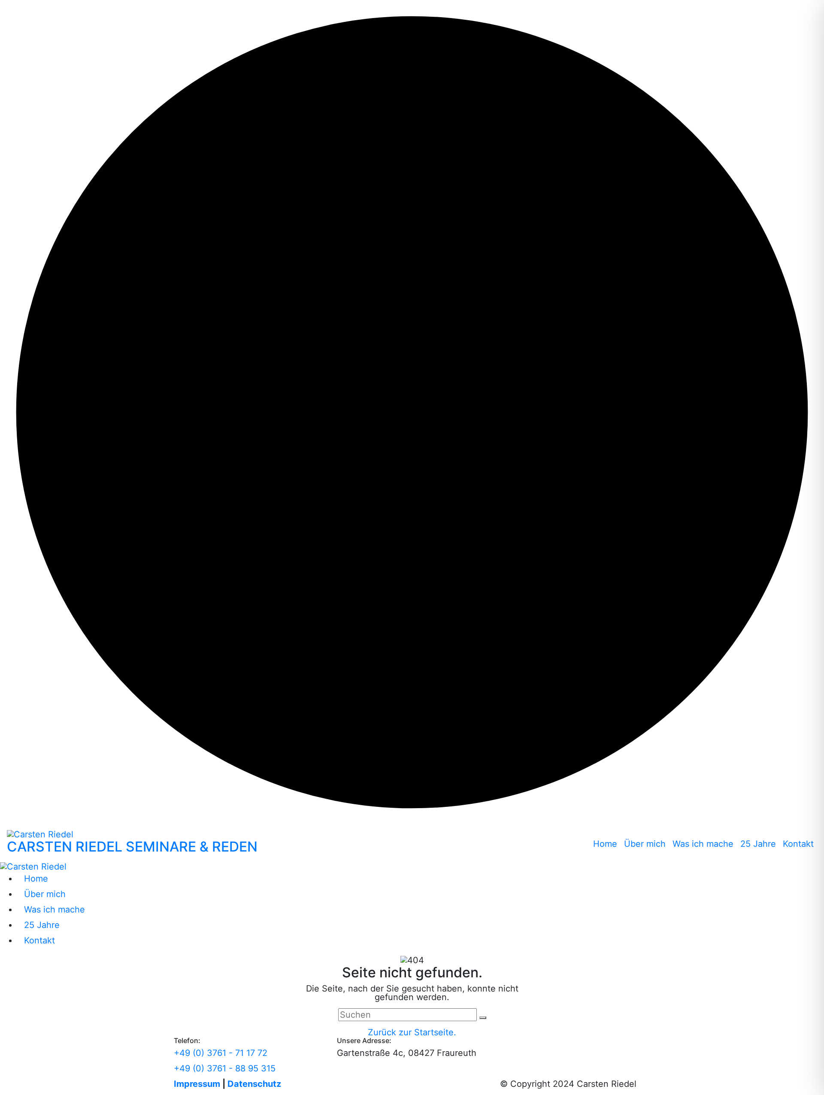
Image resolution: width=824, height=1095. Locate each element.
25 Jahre (758, 844)
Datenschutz (254, 1084)
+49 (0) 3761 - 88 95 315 (225, 1068)
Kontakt (798, 844)
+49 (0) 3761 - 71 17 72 (220, 1053)
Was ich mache (703, 844)
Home (605, 844)
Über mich (645, 844)
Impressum (197, 1084)
